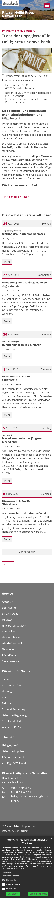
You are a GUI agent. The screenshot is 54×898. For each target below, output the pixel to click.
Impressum (6, 872)
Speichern (13, 893)
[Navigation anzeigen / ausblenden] (47, 5)
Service (7, 593)
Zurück (8, 564)
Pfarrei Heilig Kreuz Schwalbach (26, 773)
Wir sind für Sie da (16, 671)
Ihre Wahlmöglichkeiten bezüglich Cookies (27, 841)
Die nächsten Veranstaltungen (26, 215)
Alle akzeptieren (38, 893)
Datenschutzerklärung (15, 868)
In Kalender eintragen (16, 196)
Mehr (7, 261)
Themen (8, 737)
